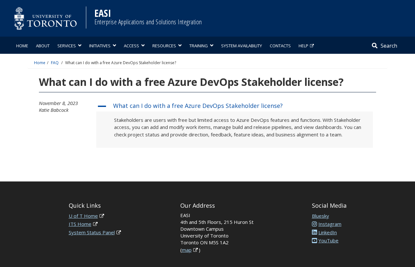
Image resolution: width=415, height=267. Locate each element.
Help (303, 46)
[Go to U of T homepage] (45, 18)
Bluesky (320, 216)
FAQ (55, 62)
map (187, 250)
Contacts (280, 46)
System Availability (241, 46)
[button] (234, 106)
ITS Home (80, 224)
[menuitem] (22, 45)
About (43, 46)
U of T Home (83, 216)
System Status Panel (92, 232)
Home (22, 46)
